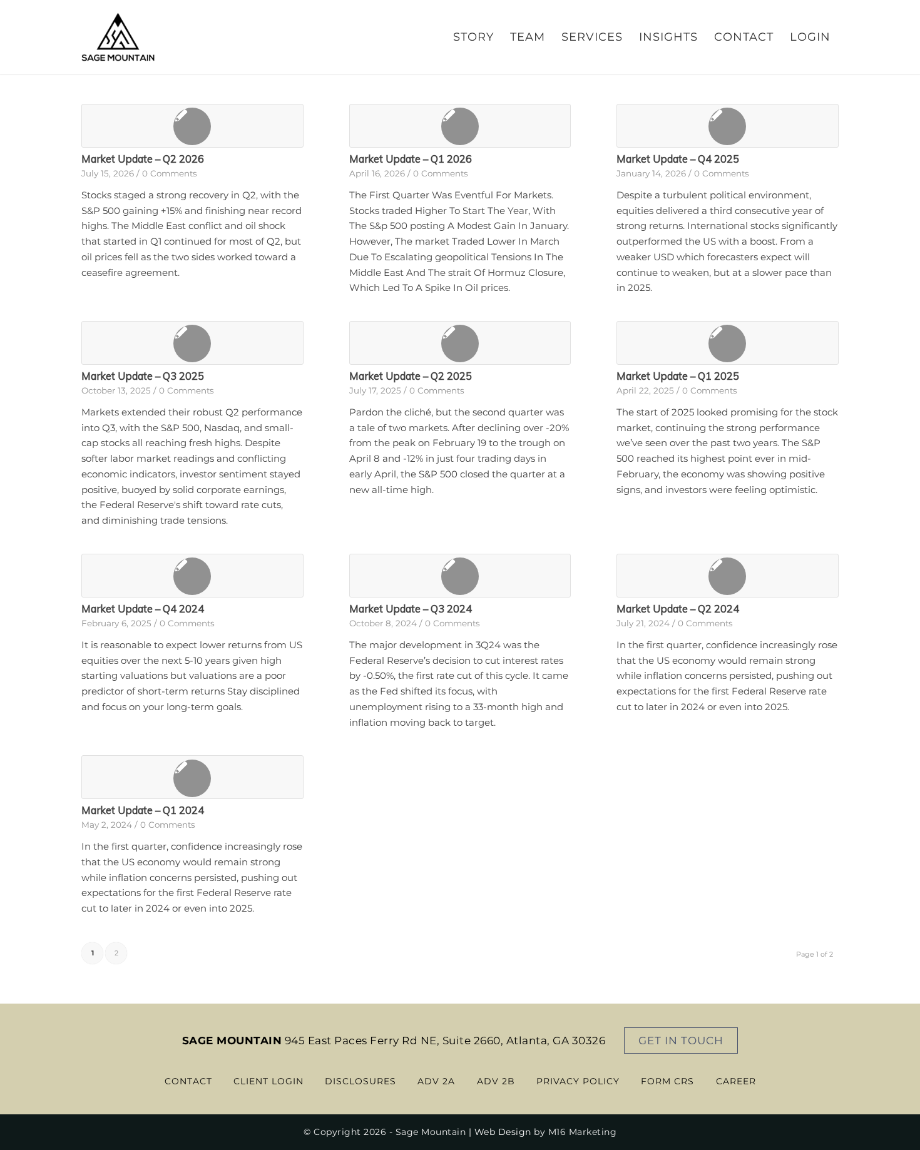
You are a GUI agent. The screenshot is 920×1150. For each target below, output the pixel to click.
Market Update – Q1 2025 (677, 375)
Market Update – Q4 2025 (677, 158)
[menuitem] (473, 37)
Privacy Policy (578, 1081)
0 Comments (169, 173)
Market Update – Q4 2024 (142, 608)
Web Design (502, 1131)
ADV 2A (436, 1081)
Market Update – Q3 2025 (142, 375)
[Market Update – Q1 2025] (727, 343)
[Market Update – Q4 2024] (192, 576)
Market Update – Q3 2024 (410, 608)
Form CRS (667, 1081)
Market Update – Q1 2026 (410, 158)
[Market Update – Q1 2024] (192, 777)
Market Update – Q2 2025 (410, 375)
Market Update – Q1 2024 (142, 810)
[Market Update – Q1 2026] (460, 126)
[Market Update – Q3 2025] (192, 343)
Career (736, 1081)
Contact (188, 1081)
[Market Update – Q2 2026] (192, 126)
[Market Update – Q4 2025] (727, 126)
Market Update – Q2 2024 (677, 608)
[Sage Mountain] (118, 37)
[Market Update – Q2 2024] (727, 576)
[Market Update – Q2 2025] (460, 343)
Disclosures (360, 1081)
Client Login (268, 1081)
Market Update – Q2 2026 (142, 158)
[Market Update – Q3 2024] (460, 576)
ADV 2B (496, 1081)
